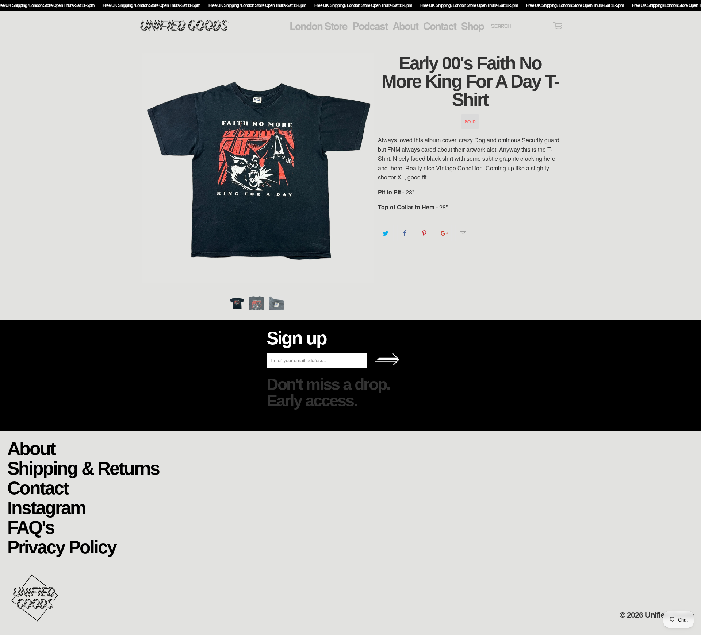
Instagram (46, 507)
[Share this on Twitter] (386, 233)
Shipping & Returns (83, 467)
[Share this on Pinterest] (424, 233)
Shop (472, 26)
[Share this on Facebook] (405, 233)
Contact (439, 26)
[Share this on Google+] (444, 233)
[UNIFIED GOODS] (184, 30)
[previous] (151, 168)
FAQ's (30, 527)
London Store (318, 26)
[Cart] (557, 27)
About (405, 26)
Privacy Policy (61, 546)
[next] (365, 168)
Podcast (369, 26)
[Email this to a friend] (463, 233)
